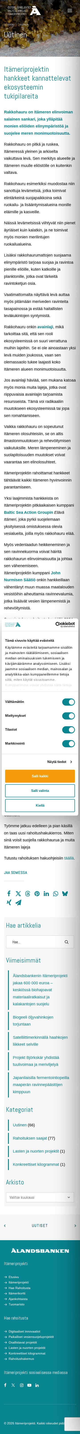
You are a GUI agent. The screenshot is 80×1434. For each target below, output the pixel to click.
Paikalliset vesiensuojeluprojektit (31, 1337)
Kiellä (40, 805)
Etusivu (14, 1277)
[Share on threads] (27, 893)
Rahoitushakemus (21, 1359)
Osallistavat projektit (23, 1342)
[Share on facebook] (8, 893)
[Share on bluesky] (64, 893)
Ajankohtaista (18, 1299)
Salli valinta (40, 791)
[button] (70, 10)
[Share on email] (18, 902)
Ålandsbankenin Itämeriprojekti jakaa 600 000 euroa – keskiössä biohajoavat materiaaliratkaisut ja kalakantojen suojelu (40, 990)
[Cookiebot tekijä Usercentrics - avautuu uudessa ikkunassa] (56, 625)
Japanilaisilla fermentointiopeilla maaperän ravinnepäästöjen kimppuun (41, 1085)
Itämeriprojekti (19, 1282)
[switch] (68, 715)
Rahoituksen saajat (30, 1138)
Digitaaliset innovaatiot (24, 1331)
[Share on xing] (8, 902)
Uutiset (40, 1225)
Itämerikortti (17, 1293)
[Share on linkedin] (46, 893)
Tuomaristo (16, 1304)
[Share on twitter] (18, 893)
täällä (69, 858)
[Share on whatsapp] (55, 893)
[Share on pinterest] (36, 893)
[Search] (40, 941)
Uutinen (24, 24)
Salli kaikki (40, 776)
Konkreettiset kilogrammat (36, 1164)
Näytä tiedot (56, 762)
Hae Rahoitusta (19, 1288)
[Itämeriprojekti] (24, 10)
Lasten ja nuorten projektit (36, 1151)
